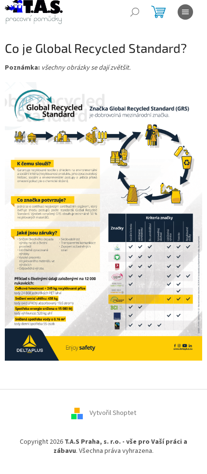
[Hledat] (134, 12)
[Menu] (185, 12)
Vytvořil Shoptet (113, 413)
